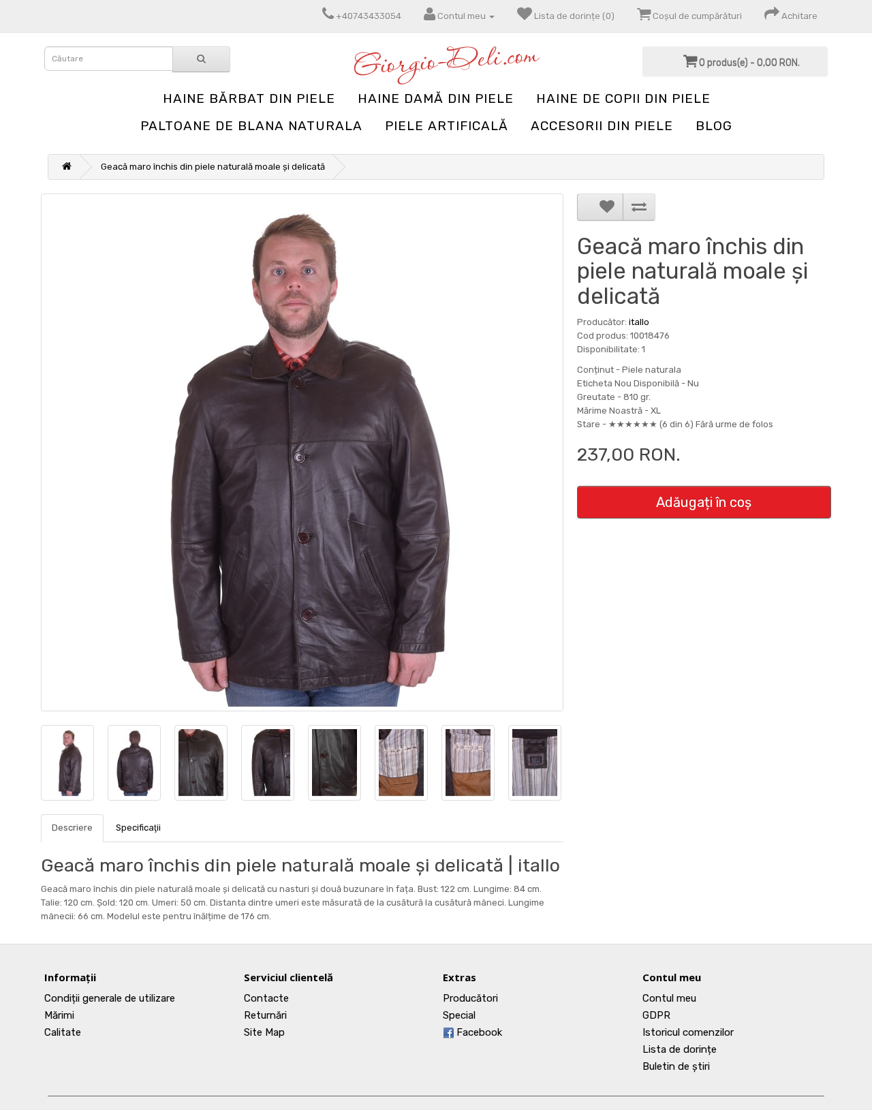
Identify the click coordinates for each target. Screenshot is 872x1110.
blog (714, 126)
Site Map (264, 1032)
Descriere (72, 827)
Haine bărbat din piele (249, 98)
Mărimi (59, 1015)
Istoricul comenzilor (688, 1032)
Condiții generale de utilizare (109, 998)
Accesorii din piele (602, 126)
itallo (639, 322)
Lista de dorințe (679, 1049)
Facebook (478, 1032)
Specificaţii (138, 827)
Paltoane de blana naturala (251, 126)
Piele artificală (446, 126)
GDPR (656, 1015)
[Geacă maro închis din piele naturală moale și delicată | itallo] (302, 452)
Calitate (62, 1032)
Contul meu (669, 998)
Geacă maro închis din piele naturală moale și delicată (213, 166)
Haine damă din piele (436, 98)
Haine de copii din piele (623, 98)
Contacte (266, 998)
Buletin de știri (676, 1066)
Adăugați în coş (703, 502)
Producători (470, 998)
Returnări (265, 1015)
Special (459, 1015)
